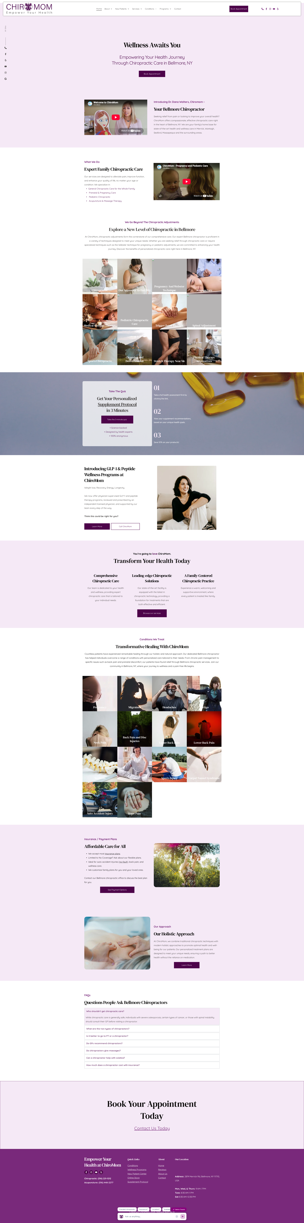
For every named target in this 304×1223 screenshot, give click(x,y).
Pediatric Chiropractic (99, 197)
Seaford (158, 132)
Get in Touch (180, 1209)
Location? (155, 1209)
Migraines (134, 707)
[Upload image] (177, 1216)
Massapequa (168, 132)
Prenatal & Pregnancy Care (102, 192)
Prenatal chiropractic (127, 1209)
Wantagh (209, 128)
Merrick (200, 128)
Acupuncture (94, 201)
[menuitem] (99, 8)
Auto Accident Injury (100, 813)
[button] (152, 1011)
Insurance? (143, 1209)
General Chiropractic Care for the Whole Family (111, 188)
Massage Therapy (113, 201)
